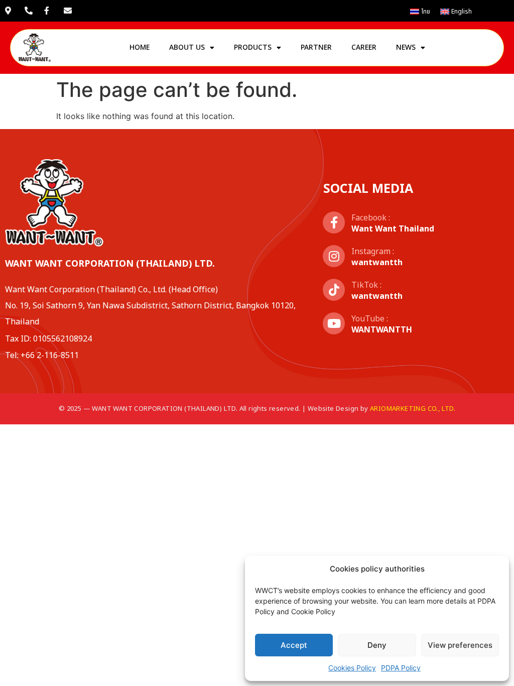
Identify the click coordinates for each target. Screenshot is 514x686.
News (406, 47)
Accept (294, 645)
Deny (377, 645)
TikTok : (366, 285)
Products (253, 47)
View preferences (460, 645)
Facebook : (370, 218)
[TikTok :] (334, 290)
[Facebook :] (334, 222)
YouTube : (369, 319)
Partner (316, 47)
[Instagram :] (334, 256)
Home (140, 47)
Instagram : (372, 252)
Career (363, 47)
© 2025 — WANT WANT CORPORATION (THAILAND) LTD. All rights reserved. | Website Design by (257, 409)
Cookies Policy (352, 667)
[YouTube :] (334, 323)
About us (187, 47)
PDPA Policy (401, 667)
